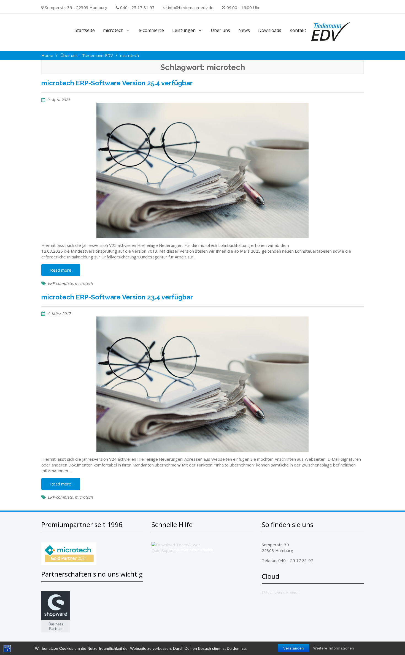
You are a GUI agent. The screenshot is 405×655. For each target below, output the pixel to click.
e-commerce (151, 30)
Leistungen (184, 30)
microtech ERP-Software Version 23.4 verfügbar (117, 297)
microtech (113, 30)
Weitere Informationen (333, 648)
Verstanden (293, 648)
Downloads (269, 30)
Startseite (85, 30)
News (244, 30)
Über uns (220, 30)
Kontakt (298, 30)
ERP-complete (60, 283)
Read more (60, 270)
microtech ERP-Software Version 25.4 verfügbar (117, 83)
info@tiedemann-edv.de (191, 7)
